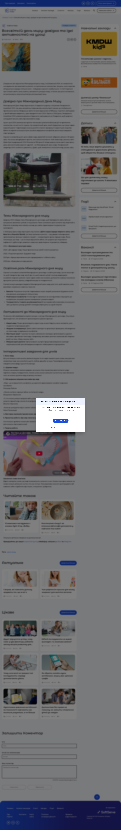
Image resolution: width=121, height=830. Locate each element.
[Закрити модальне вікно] (82, 401)
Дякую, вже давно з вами (60, 427)
